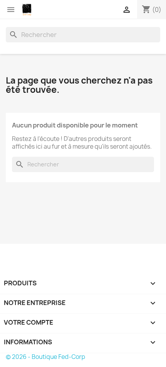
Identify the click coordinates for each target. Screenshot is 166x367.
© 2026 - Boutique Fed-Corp (45, 357)
